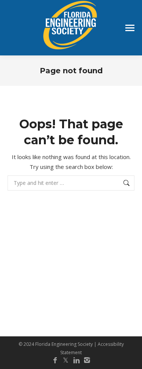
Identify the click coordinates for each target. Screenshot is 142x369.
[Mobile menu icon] (129, 28)
